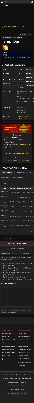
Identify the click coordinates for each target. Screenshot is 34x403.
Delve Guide (6, 336)
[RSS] (25, 393)
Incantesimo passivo (25, 116)
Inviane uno (23, 153)
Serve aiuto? (10, 375)
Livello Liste (6, 356)
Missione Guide (23, 346)
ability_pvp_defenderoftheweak (22, 144)
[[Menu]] (2, 2)
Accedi (17, 310)
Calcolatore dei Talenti (9, 352)
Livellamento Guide (8, 340)
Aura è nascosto (24, 118)
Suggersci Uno (23, 160)
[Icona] (5, 48)
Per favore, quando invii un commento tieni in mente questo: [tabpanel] (17, 285)
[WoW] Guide (6, 330)
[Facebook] (18, 393)
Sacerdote (7, 29)
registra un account (25, 310)
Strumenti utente (22, 375)
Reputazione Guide (24, 349)
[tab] (7, 172)
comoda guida (15, 270)
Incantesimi (14, 26)
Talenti (22, 26)
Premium (23, 382)
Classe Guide (6, 333)
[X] (12, 393)
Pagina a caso (13, 382)
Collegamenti (26, 35)
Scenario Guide (23, 356)
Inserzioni (13, 378)
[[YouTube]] (22, 393)
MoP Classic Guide (24, 330)
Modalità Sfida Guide (25, 359)
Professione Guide (8, 346)
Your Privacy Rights (25, 378)
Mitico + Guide (7, 343)
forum (10, 279)
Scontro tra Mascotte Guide (25, 352)
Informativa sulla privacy (17, 386)
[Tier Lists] (21, 365)
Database (7, 26)
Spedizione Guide (23, 340)
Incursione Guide (8, 349)
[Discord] (8, 393)
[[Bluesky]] (15, 393)
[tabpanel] (17, 207)
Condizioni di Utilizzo (17, 389)
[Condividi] (32, 2)
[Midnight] (5, 359)
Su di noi (5, 378)
